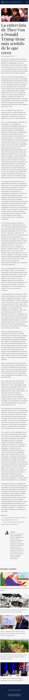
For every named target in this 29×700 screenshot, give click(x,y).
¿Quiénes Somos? (12, 690)
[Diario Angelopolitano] (11, 2)
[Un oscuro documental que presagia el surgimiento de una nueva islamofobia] (14, 675)
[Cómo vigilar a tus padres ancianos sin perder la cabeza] (14, 585)
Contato (19, 690)
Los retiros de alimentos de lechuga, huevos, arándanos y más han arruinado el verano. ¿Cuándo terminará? (13, 657)
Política (5, 515)
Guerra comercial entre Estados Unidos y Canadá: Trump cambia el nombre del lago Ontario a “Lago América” (12, 633)
